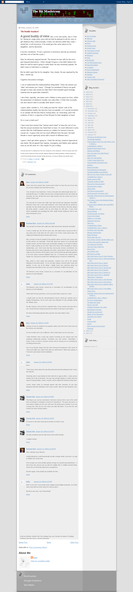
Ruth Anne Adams (92, 65)
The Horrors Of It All (93, 50)
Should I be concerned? (94, 312)
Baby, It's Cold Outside (94, 158)
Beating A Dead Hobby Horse (96, 148)
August (90, 118)
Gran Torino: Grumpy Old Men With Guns (100, 239)
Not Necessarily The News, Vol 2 (97, 193)
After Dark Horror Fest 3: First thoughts (99, 279)
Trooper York (30, 396)
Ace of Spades (91, 36)
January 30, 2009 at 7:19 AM (39, 182)
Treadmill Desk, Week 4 (94, 146)
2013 (87, 97)
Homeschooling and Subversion (97, 162)
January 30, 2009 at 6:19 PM (45, 431)
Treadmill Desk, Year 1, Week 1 (97, 298)
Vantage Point (91, 155)
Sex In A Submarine (93, 70)
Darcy (89, 43)
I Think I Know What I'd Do (95, 160)
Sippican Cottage (92, 72)
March (90, 130)
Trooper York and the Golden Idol (97, 242)
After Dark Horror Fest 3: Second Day (99, 267)
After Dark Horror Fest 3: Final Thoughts (100, 256)
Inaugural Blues (92, 211)
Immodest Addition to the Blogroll (97, 172)
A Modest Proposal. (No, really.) (97, 307)
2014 (87, 94)
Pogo (88, 58)
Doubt (89, 319)
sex (35, 162)
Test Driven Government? (95, 191)
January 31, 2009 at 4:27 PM (43, 481)
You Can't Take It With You (95, 247)
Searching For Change (94, 316)
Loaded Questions (92, 53)
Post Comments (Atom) (38, 547)
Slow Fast (90, 223)
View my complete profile (40, 561)
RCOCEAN (90, 60)
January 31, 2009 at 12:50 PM (46, 449)
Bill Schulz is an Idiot (93, 254)
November (91, 111)
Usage (89, 324)
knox (28, 182)
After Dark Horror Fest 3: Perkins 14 (98, 272)
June (89, 123)
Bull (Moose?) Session (94, 309)
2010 (87, 104)
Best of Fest (91, 249)
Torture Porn (91, 291)
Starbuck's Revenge (93, 221)
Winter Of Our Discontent (95, 314)
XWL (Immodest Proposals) (95, 79)
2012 (87, 99)
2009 (87, 106)
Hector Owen (91, 48)
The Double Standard (94, 139)
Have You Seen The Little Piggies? (98, 153)
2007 (87, 333)
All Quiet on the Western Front (96, 137)
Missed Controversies (94, 232)
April (89, 127)
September (91, 116)
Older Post (74, 542)
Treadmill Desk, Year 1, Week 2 (97, 228)
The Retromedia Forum (94, 62)
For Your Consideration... (95, 300)
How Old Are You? (93, 251)
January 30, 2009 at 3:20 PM (43, 362)
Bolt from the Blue (92, 167)
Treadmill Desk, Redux (94, 225)
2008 (87, 331)
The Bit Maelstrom (46, 11)
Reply (28, 216)
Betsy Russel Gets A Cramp (96, 326)
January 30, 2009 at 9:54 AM (46, 223)
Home (49, 542)
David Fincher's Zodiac (94, 186)
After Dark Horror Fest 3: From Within (99, 288)
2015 (87, 92)
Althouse (89, 38)
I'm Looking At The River (95, 244)
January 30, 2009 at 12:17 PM (43, 284)
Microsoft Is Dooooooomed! (96, 184)
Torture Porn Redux (93, 216)
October (90, 113)
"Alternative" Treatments (95, 277)
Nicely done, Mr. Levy (94, 237)
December (91, 108)
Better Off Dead (92, 235)
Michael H (90, 55)
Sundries (89, 74)
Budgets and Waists (93, 151)
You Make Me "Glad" (93, 302)
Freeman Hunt (31, 223)
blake (28, 284)
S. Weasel (90, 67)
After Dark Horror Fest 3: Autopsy (98, 270)
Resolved (90, 328)
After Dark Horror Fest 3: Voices (97, 263)
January (90, 134)
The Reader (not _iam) (94, 209)
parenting (30, 162)
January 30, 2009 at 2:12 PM (39, 323)
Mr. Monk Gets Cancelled (95, 230)
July (89, 120)
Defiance (90, 165)
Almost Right (91, 188)
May (89, 125)
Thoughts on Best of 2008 (95, 181)
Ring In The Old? (92, 305)
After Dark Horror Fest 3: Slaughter (98, 275)
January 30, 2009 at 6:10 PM (45, 396)
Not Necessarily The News (95, 213)
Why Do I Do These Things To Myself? (99, 174)
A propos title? (91, 321)
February (91, 132)
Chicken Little (91, 41)
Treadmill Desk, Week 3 (94, 177)
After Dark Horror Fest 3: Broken (97, 265)
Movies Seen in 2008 (93, 179)
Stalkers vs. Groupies (94, 218)
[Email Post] (42, 159)
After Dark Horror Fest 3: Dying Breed (99, 282)
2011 (87, 101)
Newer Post (23, 542)
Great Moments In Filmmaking (96, 170)
